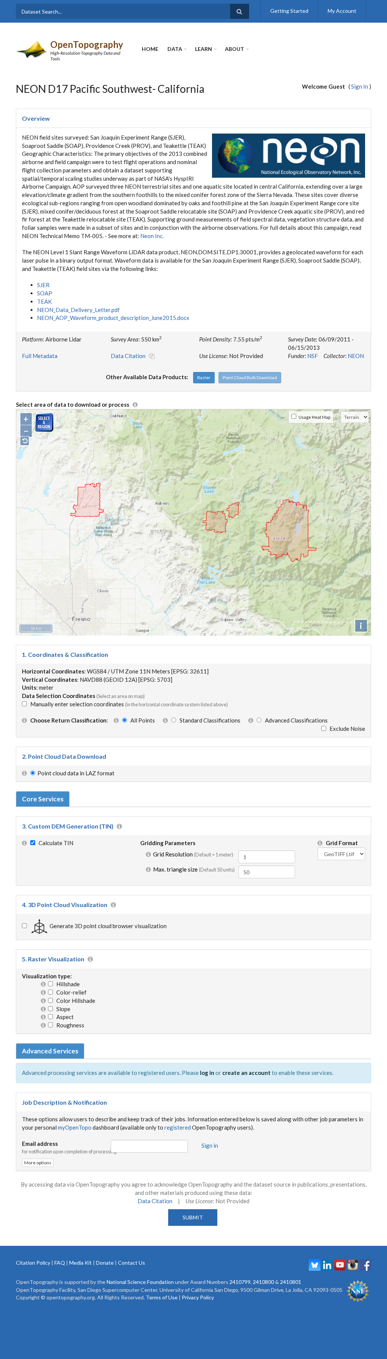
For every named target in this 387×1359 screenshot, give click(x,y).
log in (207, 1072)
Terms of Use (162, 1297)
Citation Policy (33, 1262)
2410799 (240, 1282)
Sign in (209, 1145)
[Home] (32, 48)
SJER (43, 284)
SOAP (44, 293)
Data (174, 49)
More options (37, 1162)
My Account (342, 11)
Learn (203, 49)
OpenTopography (86, 44)
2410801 (290, 1282)
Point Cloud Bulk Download (250, 377)
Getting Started (289, 11)
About (234, 49)
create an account (246, 1072)
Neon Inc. (152, 235)
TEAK (44, 301)
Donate (105, 1262)
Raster (204, 377)
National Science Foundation (140, 1282)
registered (177, 1127)
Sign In (359, 86)
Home (150, 49)
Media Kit (80, 1262)
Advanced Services (50, 1051)
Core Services (42, 799)
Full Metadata (39, 355)
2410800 (263, 1282)
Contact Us (131, 1262)
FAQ (59, 1262)
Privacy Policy (198, 1297)
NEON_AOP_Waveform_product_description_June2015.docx (113, 317)
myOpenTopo (74, 1127)
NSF (312, 355)
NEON (356, 355)
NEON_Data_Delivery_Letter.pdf (78, 309)
